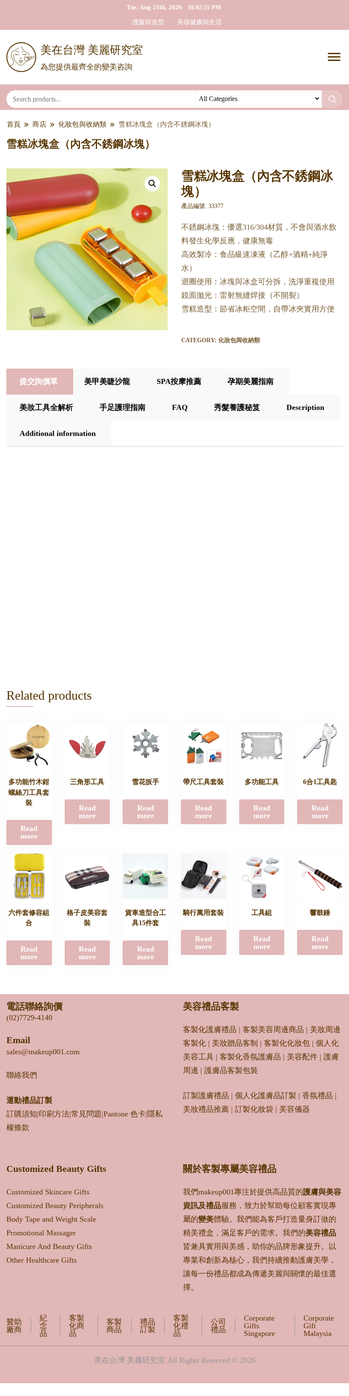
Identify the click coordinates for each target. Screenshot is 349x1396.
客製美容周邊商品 (273, 1029)
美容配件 (302, 1057)
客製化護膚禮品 (210, 1029)
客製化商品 (76, 1326)
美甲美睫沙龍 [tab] (107, 381)
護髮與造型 (148, 22)
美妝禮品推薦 (206, 1109)
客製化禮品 (181, 1326)
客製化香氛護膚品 (250, 1057)
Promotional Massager (41, 1233)
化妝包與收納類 (239, 340)
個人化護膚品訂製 (265, 1095)
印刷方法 (54, 1114)
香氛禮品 (317, 1095)
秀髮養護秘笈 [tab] (237, 407)
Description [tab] (305, 407)
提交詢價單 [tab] (39, 381)
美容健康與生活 (199, 22)
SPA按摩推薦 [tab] (179, 381)
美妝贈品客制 (235, 1043)
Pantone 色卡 (124, 1114)
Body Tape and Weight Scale (51, 1219)
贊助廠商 (14, 1326)
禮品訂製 (147, 1326)
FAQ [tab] (180, 407)
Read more (28, 832)
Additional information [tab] (58, 433)
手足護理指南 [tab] (123, 407)
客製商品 (114, 1326)
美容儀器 (294, 1109)
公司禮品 (218, 1326)
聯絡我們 (21, 1075)
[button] (152, 183)
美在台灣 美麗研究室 (91, 50)
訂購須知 (21, 1114)
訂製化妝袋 (254, 1109)
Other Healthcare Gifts (41, 1260)
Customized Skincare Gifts (47, 1192)
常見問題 (86, 1114)
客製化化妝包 (287, 1043)
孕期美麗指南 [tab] (251, 381)
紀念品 (43, 1326)
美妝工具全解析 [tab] (46, 407)
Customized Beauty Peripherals (54, 1205)
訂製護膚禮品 (206, 1095)
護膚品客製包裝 (231, 1070)
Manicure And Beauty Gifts (49, 1246)
